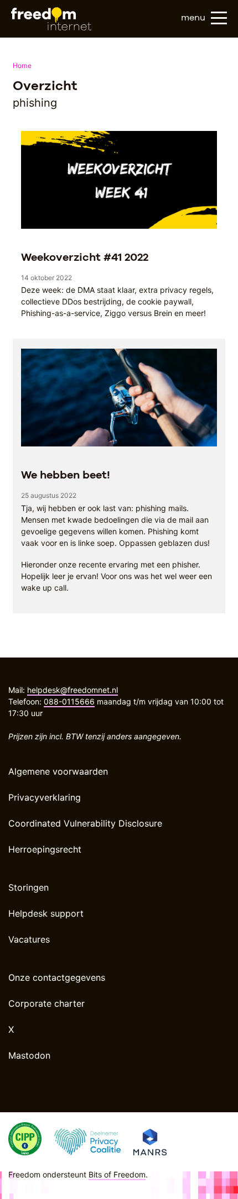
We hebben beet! (65, 474)
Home (22, 65)
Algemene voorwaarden (58, 771)
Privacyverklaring (44, 797)
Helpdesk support (46, 913)
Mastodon (29, 1055)
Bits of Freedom (117, 1174)
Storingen (28, 887)
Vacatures (29, 939)
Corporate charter (46, 1003)
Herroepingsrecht (44, 849)
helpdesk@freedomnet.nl (72, 690)
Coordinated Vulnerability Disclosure (85, 823)
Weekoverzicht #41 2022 (84, 257)
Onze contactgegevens (56, 977)
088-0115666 (69, 701)
